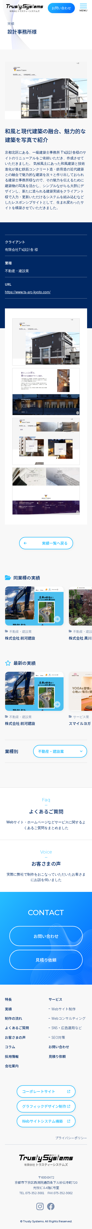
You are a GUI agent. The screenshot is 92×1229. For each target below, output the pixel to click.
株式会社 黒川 (80, 638)
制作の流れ (13, 1018)
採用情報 (12, 1056)
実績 (8, 1008)
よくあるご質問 (17, 1027)
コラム (10, 1046)
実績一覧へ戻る (55, 543)
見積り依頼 (46, 960)
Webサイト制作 (64, 1008)
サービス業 (81, 716)
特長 (8, 999)
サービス (55, 999)
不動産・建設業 (20, 631)
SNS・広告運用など (67, 1027)
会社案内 (12, 1065)
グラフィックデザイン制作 (44, 1106)
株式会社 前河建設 (20, 638)
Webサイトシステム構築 (42, 1121)
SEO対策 (58, 1037)
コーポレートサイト (38, 1091)
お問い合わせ (61, 7)
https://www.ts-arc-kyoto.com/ (28, 291)
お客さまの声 (15, 1037)
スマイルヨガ (80, 723)
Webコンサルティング (69, 1018)
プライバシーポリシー (71, 1138)
